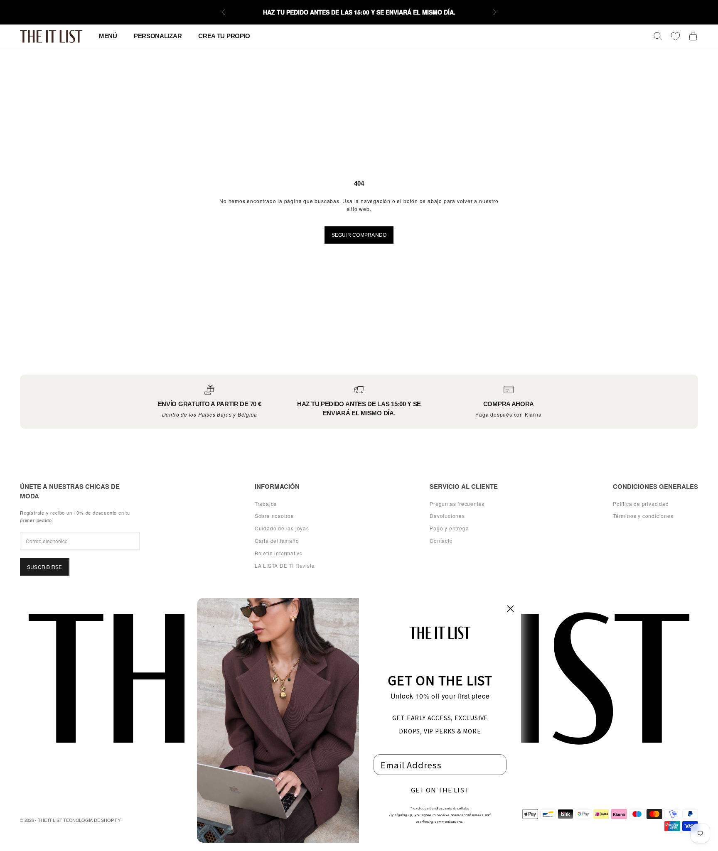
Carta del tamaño (277, 540)
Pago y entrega (449, 528)
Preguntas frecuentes (457, 503)
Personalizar (158, 35)
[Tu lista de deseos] (675, 36)
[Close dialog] (510, 608)
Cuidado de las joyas (282, 528)
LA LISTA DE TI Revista (285, 565)
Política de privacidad (641, 503)
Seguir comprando (359, 235)
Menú (108, 35)
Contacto (441, 540)
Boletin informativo (279, 553)
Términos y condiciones (643, 515)
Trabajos (266, 503)
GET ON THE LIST (440, 789)
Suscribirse (44, 566)
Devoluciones (447, 515)
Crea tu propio (224, 35)
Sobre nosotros (274, 515)
